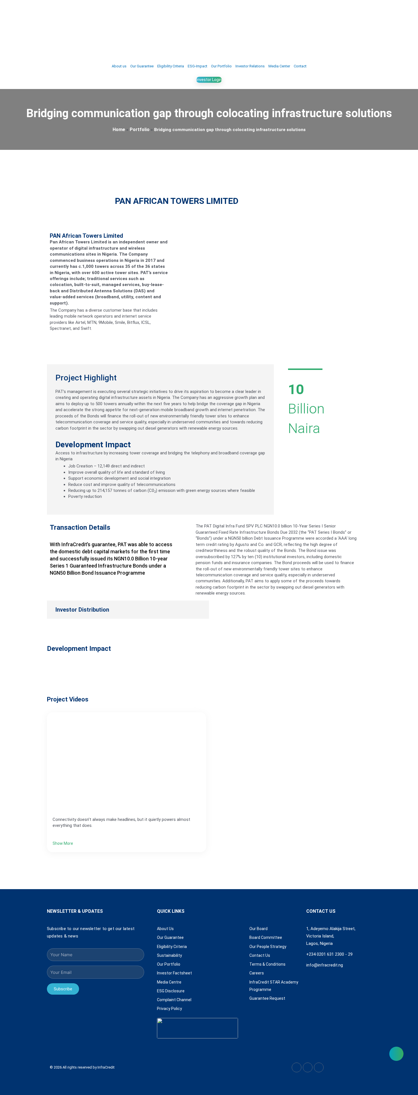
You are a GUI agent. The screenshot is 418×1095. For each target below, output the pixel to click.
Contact (300, 66)
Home (119, 129)
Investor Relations (250, 66)
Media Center (279, 66)
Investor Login (209, 79)
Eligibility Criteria (170, 66)
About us (119, 66)
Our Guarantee (142, 66)
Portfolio (140, 129)
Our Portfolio (221, 66)
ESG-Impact (197, 66)
